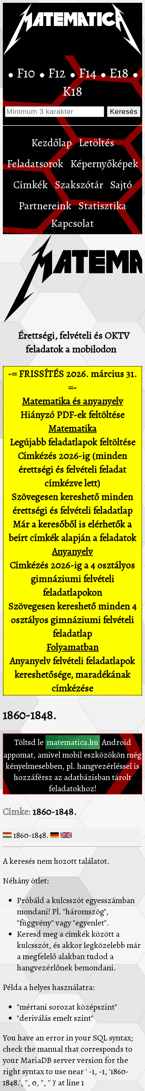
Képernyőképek (104, 163)
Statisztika (102, 205)
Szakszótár (79, 184)
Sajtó (121, 184)
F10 (27, 73)
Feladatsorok (35, 163)
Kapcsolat (72, 223)
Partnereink (45, 205)
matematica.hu (73, 742)
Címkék (30, 184)
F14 (89, 73)
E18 (120, 73)
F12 (58, 73)
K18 (72, 91)
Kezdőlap (51, 142)
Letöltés (96, 142)
